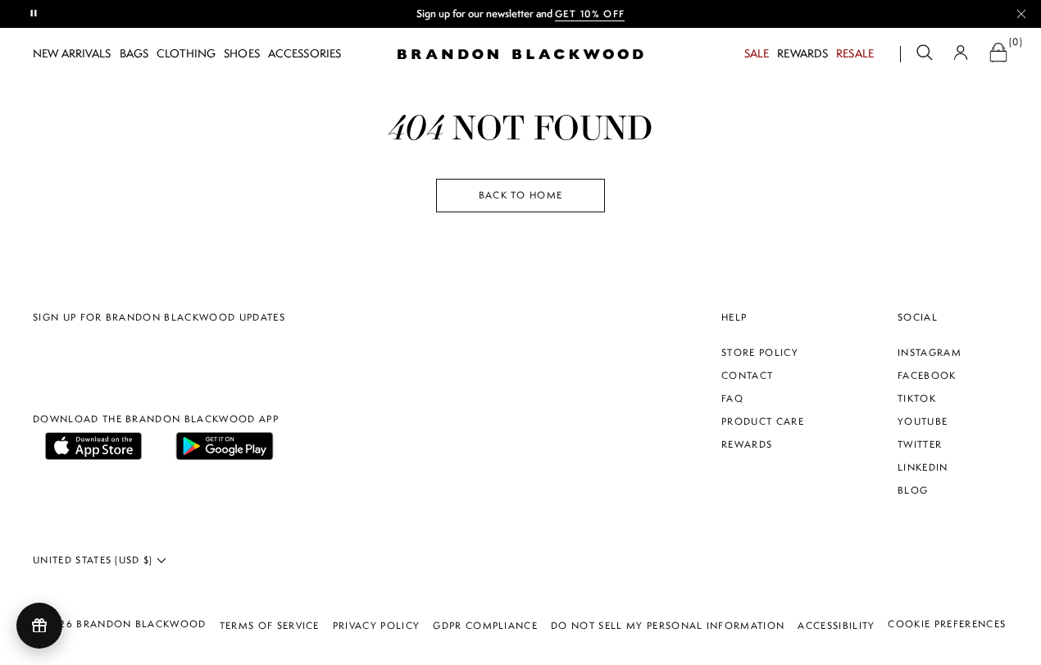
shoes (242, 53)
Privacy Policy (376, 625)
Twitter (920, 444)
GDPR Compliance (485, 625)
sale (757, 53)
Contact (747, 375)
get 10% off (590, 13)
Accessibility (836, 625)
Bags (134, 53)
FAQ (732, 398)
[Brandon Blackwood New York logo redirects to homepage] (520, 54)
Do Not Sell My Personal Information (667, 625)
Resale (855, 53)
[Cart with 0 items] (998, 54)
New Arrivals (72, 53)
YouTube (923, 421)
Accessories (304, 53)
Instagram (929, 352)
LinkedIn (923, 467)
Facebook (927, 375)
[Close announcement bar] (1021, 13)
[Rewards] (39, 626)
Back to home (521, 195)
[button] (924, 54)
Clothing (186, 53)
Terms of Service (270, 625)
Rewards (802, 53)
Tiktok (917, 398)
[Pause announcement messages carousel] (34, 13)
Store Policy (759, 352)
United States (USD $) (95, 560)
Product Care (762, 421)
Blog (913, 490)
